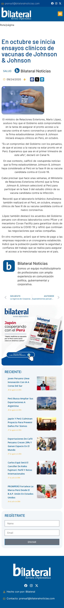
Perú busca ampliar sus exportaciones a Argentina (20, 402)
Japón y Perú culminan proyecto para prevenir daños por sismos (20, 422)
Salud (7, 71)
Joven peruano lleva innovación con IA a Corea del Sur (18, 382)
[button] (60, 13)
